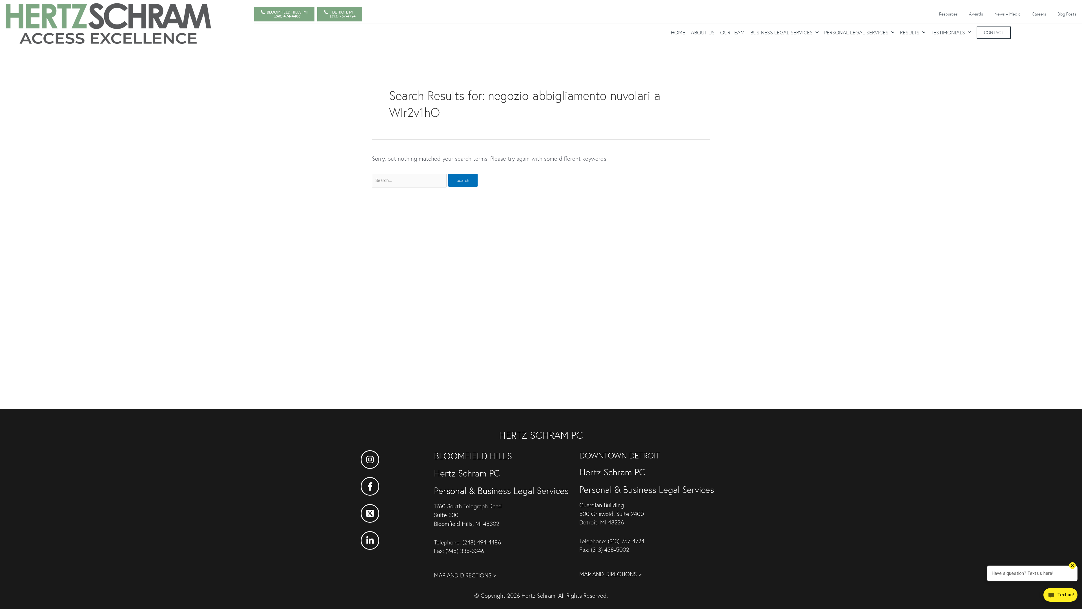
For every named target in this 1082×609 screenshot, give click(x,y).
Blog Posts (1066, 14)
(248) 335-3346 (464, 550)
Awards (976, 14)
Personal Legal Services (856, 32)
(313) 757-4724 (626, 541)
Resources (948, 14)
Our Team (732, 32)
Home (678, 32)
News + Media (1007, 14)
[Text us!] (1060, 597)
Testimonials (948, 32)
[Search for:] (410, 179)
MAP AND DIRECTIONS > (465, 575)
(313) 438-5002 (610, 549)
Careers (1039, 14)
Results (909, 32)
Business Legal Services (781, 32)
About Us (703, 32)
